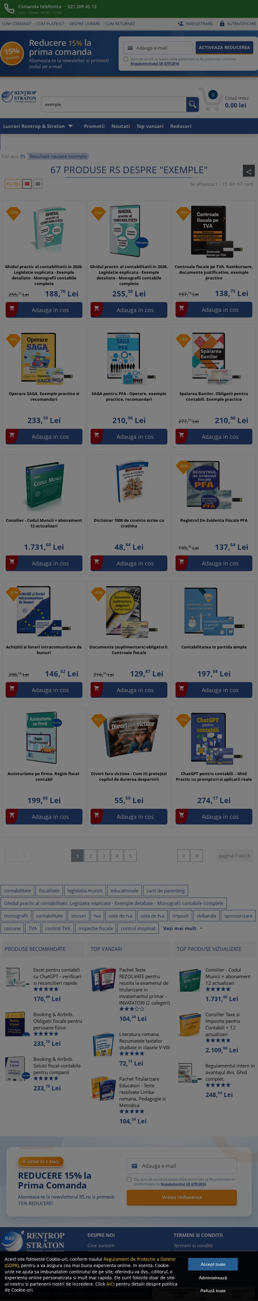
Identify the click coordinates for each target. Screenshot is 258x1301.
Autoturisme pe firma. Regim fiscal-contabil (44, 776)
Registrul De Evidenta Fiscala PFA (214, 520)
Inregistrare (195, 23)
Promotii (94, 126)
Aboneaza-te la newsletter (34, 142)
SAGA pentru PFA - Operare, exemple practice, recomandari (129, 396)
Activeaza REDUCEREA (224, 47)
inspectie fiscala (96, 928)
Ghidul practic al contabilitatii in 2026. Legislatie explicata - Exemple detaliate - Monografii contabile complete (44, 275)
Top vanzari (150, 126)
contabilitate (17, 890)
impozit (180, 915)
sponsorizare (238, 915)
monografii (16, 915)
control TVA (57, 928)
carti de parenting (166, 890)
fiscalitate (49, 890)
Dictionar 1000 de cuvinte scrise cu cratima (129, 523)
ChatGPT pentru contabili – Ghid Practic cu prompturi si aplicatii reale (214, 776)
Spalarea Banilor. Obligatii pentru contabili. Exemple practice (213, 396)
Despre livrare (84, 23)
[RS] (19, 97)
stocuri (78, 915)
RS (22, 156)
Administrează (213, 1277)
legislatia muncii (85, 890)
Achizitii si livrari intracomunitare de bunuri (44, 649)
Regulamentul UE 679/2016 (183, 1184)
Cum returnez (120, 23)
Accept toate (213, 1264)
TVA (33, 928)
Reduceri (181, 126)
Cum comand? (16, 23)
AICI (110, 1284)
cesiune (12, 928)
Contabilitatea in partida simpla (214, 647)
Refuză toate (213, 1290)
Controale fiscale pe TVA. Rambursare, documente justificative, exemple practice (214, 272)
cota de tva (152, 915)
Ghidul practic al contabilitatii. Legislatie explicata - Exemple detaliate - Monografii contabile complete (113, 903)
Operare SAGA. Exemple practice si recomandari (44, 396)
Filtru (13, 184)
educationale (124, 890)
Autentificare (237, 23)
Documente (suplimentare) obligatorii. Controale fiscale (129, 649)
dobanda (206, 915)
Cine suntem (101, 1245)
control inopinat (138, 928)
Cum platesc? (50, 23)
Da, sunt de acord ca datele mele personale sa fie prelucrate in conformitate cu (184, 1181)
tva (97, 915)
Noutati (120, 126)
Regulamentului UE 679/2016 (155, 63)
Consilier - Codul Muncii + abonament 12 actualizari (44, 523)
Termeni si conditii (193, 1245)
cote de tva (120, 915)
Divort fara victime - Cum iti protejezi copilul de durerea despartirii (129, 776)
